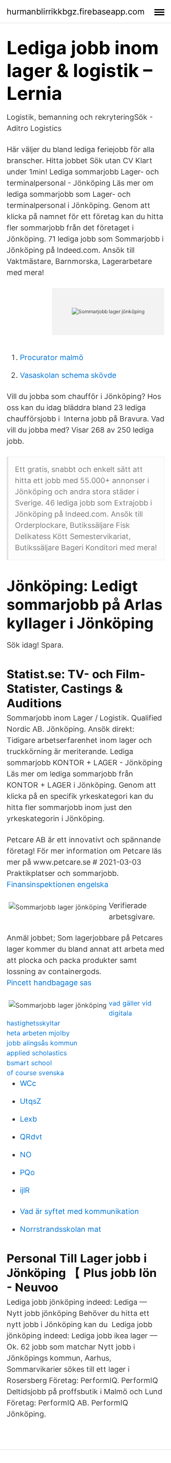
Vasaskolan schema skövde (68, 375)
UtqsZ (30, 1101)
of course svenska (35, 1073)
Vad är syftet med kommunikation (79, 1211)
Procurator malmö (51, 357)
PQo (27, 1172)
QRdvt (31, 1136)
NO (26, 1154)
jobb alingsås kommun (42, 1043)
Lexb (28, 1119)
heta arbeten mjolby (38, 1033)
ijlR (25, 1190)
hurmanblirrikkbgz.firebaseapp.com (75, 11)
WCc (28, 1083)
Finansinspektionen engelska (57, 884)
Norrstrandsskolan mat (60, 1229)
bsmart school (29, 1063)
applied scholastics (37, 1053)
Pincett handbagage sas (49, 982)
